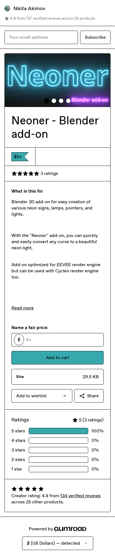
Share (93, 395)
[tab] (46, 100)
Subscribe (95, 37)
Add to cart (57, 357)
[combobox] (41, 396)
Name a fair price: (29, 327)
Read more (22, 308)
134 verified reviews (80, 495)
